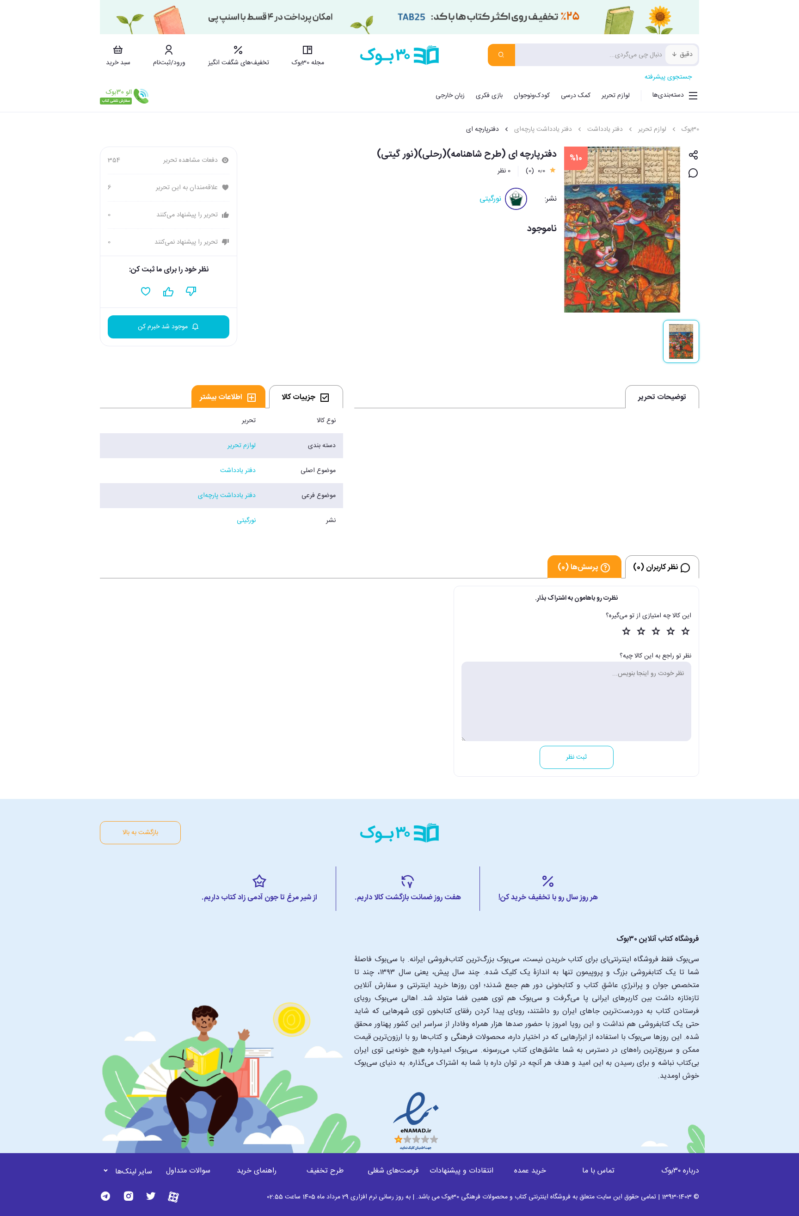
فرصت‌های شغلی (393, 1171)
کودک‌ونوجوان (532, 95)
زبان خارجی (450, 95)
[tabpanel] (221, 470)
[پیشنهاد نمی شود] (191, 291)
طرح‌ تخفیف (325, 1171)
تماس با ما (598, 1171)
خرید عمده (530, 1171)
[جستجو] (501, 55)
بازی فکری (489, 95)
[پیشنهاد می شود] (168, 291)
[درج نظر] (693, 174)
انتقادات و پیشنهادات (461, 1171)
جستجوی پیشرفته (668, 77)
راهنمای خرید (257, 1171)
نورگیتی (490, 199)
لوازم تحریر (616, 95)
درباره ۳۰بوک (680, 1171)
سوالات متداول (188, 1171)
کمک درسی (575, 95)
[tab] (306, 396)
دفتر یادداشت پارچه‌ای (543, 129)
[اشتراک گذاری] (693, 156)
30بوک (690, 129)
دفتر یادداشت (605, 129)
